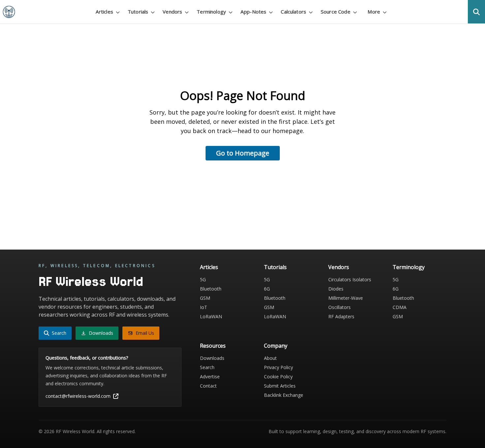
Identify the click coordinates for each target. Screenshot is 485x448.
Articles (209, 267)
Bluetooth (210, 289)
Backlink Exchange (283, 395)
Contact (208, 386)
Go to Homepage (242, 153)
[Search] (476, 11)
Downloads (212, 358)
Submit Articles (280, 386)
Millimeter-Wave (345, 298)
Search (207, 367)
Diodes (335, 289)
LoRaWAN (211, 316)
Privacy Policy (278, 367)
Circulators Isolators (349, 279)
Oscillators (339, 307)
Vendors (338, 267)
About (270, 358)
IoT (203, 307)
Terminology (409, 267)
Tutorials (275, 267)
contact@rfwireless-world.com (78, 396)
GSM (205, 298)
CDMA (399, 307)
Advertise (210, 376)
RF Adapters (341, 316)
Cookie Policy (278, 376)
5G (203, 279)
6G (267, 289)
